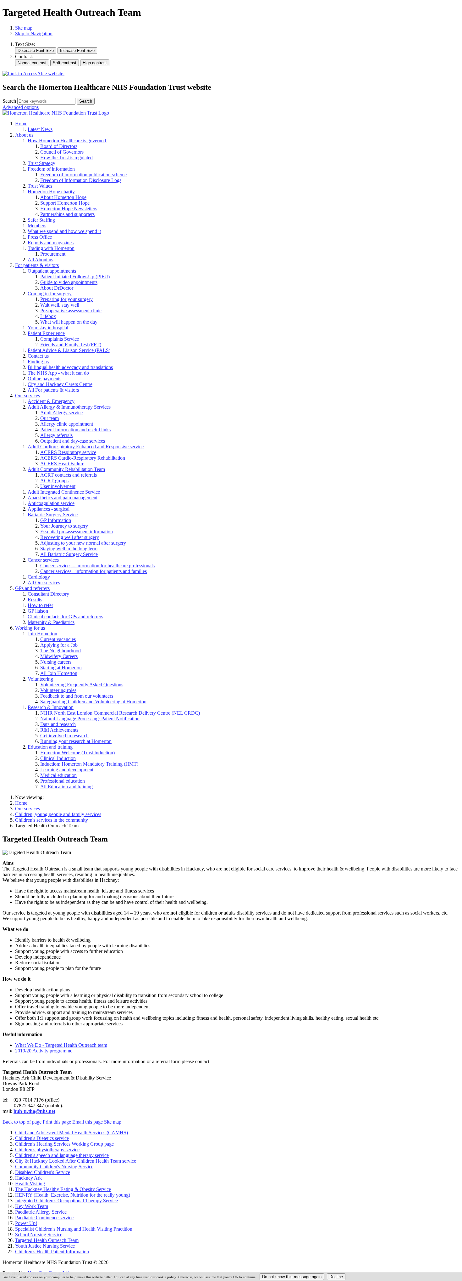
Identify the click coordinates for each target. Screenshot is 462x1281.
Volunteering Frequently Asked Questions (81, 684)
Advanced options (21, 107)
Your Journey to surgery (64, 526)
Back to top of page (22, 1122)
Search (9, 101)
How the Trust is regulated (66, 157)
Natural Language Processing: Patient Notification (90, 718)
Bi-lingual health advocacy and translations (70, 367)
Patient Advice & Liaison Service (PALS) (69, 350)
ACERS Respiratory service (68, 452)
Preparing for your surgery (66, 299)
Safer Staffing (41, 220)
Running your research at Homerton (76, 741)
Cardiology (39, 577)
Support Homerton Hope (65, 203)
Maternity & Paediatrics (51, 622)
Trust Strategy (41, 163)
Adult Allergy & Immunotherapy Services (69, 407)
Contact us (38, 356)
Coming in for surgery (50, 293)
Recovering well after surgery (69, 537)
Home (21, 123)
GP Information (55, 520)
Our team (49, 418)
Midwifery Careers (59, 656)
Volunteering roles (58, 690)
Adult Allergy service (61, 412)
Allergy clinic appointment (66, 424)
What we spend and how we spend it (64, 231)
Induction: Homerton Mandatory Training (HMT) (89, 764)
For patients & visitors (37, 265)
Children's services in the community (51, 820)
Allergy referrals (56, 435)
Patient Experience (46, 333)
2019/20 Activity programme (43, 1050)
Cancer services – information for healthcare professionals (97, 565)
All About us (40, 259)
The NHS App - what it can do (58, 373)
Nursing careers (55, 662)
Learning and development (66, 769)
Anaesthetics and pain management (62, 497)
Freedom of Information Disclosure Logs (80, 180)
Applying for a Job (59, 645)
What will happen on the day (68, 322)
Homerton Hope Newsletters (68, 208)
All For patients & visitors (53, 390)
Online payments (44, 378)
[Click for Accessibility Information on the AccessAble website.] (33, 74)
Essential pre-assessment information (76, 531)
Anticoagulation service (51, 503)
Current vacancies (58, 639)
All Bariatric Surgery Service (69, 554)
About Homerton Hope (63, 197)
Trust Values (40, 186)
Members (37, 225)
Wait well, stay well (59, 305)
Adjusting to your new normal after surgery (83, 543)
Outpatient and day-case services (72, 441)
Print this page (57, 1122)
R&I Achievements (59, 730)
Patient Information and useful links (75, 429)
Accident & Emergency (51, 401)
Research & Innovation (51, 707)
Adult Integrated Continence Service (64, 492)
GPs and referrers (32, 588)
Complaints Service (59, 339)
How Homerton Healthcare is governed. (67, 140)
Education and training (50, 747)
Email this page (87, 1122)
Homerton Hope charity (51, 191)
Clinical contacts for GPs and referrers (65, 616)
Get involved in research (64, 735)
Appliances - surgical (48, 509)
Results (35, 599)
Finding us (38, 361)
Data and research (58, 724)
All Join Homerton (58, 673)
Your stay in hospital (48, 327)
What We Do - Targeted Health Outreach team (61, 1045)
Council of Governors (62, 152)
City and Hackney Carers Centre (60, 384)
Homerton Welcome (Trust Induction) (77, 752)
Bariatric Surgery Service (53, 514)
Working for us (30, 628)
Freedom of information (51, 169)
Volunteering (40, 679)
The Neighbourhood (60, 650)
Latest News (40, 129)
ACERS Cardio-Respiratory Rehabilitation (82, 458)
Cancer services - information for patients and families (93, 571)
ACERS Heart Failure (62, 463)
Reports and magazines (51, 242)
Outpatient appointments (52, 271)
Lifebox (48, 316)
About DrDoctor (56, 288)
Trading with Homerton (51, 248)
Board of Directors (58, 146)
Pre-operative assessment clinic (71, 310)
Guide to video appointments (68, 282)
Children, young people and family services (58, 814)
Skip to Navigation (33, 33)
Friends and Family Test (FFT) (70, 344)
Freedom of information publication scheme (83, 174)
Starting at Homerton (61, 667)
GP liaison (38, 611)
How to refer (40, 605)
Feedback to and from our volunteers (76, 696)
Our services (27, 395)
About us (24, 135)
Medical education (58, 775)
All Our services (44, 582)
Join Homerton (42, 633)
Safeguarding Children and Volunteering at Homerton (93, 701)
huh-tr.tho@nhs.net (34, 1111)
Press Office (40, 237)
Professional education (62, 781)
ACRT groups (54, 480)
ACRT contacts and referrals (68, 475)
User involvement (57, 486)
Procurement (52, 254)
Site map (23, 28)
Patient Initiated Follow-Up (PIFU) (75, 276)
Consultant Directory (48, 594)
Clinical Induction (58, 758)
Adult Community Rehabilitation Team (66, 469)
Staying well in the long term (68, 548)
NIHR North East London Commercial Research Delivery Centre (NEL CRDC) (120, 713)
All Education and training (66, 786)
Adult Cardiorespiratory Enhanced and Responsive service (86, 446)
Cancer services (43, 560)
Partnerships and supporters (67, 214)
